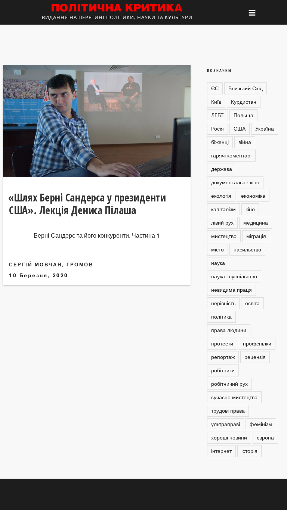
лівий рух (222, 222)
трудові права (228, 410)
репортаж (223, 356)
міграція (256, 236)
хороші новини (229, 437)
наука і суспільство (234, 276)
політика (221, 316)
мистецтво (224, 236)
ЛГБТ (217, 115)
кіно (250, 209)
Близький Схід (245, 88)
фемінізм (261, 424)
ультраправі (225, 424)
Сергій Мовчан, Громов (51, 264)
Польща (243, 115)
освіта (252, 303)
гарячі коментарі (231, 155)
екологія (221, 195)
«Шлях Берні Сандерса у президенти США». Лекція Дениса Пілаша (87, 203)
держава (221, 168)
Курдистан (243, 101)
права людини (228, 330)
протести (222, 343)
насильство (247, 249)
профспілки (257, 343)
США (240, 128)
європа (265, 437)
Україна (264, 128)
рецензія (255, 356)
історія (249, 450)
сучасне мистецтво (234, 397)
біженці (220, 142)
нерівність (223, 303)
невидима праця (231, 289)
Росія (217, 128)
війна (244, 142)
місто (217, 249)
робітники (223, 370)
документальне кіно (235, 182)
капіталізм (223, 209)
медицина (255, 222)
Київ (216, 101)
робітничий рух (229, 383)
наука (218, 262)
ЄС (215, 88)
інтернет (221, 450)
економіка (253, 195)
